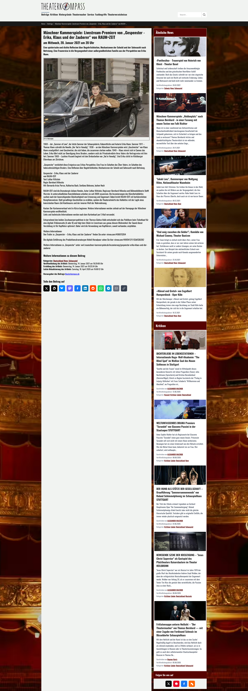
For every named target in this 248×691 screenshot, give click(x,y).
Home (43, 23)
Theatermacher (79, 14)
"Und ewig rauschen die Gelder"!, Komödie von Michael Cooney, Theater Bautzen (179, 233)
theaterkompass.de (72, 273)
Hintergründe (65, 14)
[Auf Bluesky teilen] (62, 288)
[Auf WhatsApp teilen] (101, 288)
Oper (179, 203)
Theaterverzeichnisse (117, 14)
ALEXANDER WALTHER (175, 388)
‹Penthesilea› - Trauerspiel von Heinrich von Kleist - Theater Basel (178, 62)
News (66, 260)
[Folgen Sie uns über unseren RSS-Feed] (192, 684)
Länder (179, 394)
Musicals (188, 596)
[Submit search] (204, 14)
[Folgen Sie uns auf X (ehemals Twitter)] (168, 684)
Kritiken (54, 14)
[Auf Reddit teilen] (93, 288)
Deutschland (58, 260)
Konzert (167, 394)
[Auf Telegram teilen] (108, 288)
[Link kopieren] (124, 288)
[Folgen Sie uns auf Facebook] (184, 684)
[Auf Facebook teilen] (77, 288)
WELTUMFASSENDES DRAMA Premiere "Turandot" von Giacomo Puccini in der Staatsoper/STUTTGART (175, 426)
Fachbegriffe (101, 14)
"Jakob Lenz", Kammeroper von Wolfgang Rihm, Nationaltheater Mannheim (177, 180)
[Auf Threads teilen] (54, 288)
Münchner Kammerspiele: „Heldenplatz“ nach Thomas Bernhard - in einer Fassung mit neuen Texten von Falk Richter (179, 119)
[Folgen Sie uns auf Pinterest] (176, 684)
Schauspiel (73, 260)
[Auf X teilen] (46, 288)
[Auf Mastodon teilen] (70, 288)
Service (90, 14)
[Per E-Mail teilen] (116, 288)
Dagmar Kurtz (172, 659)
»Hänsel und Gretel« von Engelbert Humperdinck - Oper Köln (174, 292)
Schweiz (167, 88)
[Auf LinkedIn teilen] (85, 288)
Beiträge (45, 14)
